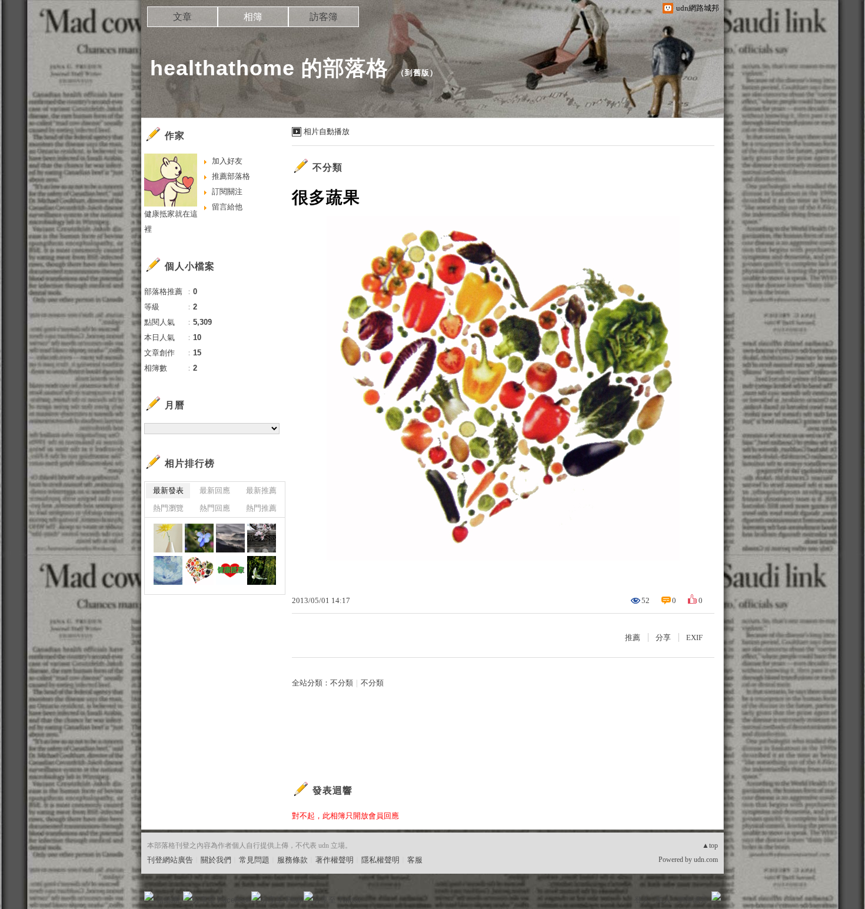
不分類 (327, 167)
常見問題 (254, 859)
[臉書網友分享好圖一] (168, 538)
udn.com (706, 859)
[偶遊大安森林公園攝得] (199, 538)
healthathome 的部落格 (269, 68)
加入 (663, 899)
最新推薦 (261, 490)
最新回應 (214, 490)
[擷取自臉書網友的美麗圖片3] (261, 570)
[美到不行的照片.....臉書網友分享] (230, 538)
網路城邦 (692, 899)
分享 (663, 637)
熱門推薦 (261, 508)
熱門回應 (214, 508)
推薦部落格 (231, 176)
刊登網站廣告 (170, 859)
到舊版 (417, 72)
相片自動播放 (327, 131)
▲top (710, 845)
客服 (414, 859)
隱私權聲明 (380, 859)
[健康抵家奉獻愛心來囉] (230, 570)
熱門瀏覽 (168, 508)
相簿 (253, 17)
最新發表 (168, 490)
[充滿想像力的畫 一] (168, 570)
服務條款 (292, 859)
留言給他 (227, 206)
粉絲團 (168, 899)
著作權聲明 (334, 859)
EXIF (694, 637)
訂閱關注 (227, 191)
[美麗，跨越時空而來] (261, 538)
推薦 (632, 637)
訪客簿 (324, 17)
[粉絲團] (149, 896)
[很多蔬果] (199, 570)
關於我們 (216, 859)
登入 (642, 899)
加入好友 (227, 161)
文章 (182, 17)
